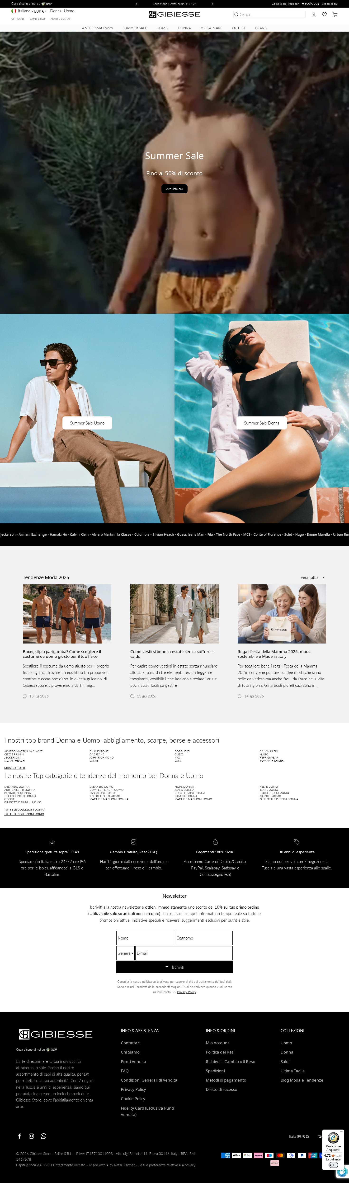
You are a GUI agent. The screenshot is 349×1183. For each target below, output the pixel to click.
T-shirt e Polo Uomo (105, 795)
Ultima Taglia (293, 1070)
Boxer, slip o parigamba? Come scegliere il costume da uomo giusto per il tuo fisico (62, 654)
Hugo (264, 754)
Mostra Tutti (14, 768)
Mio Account (217, 1042)
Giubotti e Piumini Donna (279, 799)
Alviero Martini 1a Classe (23, 751)
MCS (177, 757)
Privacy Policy (186, 992)
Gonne (9, 799)
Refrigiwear (269, 757)
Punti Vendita (133, 1061)
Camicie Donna (185, 795)
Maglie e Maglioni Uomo (193, 799)
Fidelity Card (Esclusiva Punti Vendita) (147, 1111)
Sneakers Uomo (101, 786)
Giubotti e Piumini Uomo (23, 802)
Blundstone (99, 751)
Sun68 (94, 760)
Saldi (285, 1061)
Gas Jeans (97, 754)
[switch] (333, 1165)
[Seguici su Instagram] (31, 1136)
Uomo (69, 10)
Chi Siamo (130, 1052)
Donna (55, 10)
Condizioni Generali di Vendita (149, 1080)
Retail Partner (124, 1165)
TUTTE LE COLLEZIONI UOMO (24, 814)
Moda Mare (211, 28)
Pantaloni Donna (17, 792)
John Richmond (102, 757)
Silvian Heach (14, 760)
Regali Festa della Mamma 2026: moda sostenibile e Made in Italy (274, 654)
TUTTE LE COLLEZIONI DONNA (24, 809)
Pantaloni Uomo (102, 792)
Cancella (297, 14)
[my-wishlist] (324, 14)
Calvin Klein (269, 751)
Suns (178, 760)
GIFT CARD (17, 18)
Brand (261, 28)
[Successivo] (213, 4)
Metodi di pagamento (226, 1080)
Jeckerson (12, 757)
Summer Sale (135, 28)
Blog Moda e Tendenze (302, 1080)
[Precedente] (135, 4)
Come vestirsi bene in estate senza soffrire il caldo (171, 654)
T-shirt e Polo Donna (20, 795)
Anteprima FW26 (97, 28)
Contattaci (130, 1042)
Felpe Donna (184, 786)
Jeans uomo (269, 789)
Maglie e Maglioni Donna (109, 799)
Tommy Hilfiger (271, 760)
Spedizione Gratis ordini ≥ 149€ (174, 4)
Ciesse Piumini (14, 754)
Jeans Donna (184, 789)
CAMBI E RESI (37, 18)
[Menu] (341, 1132)
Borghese (181, 751)
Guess (178, 754)
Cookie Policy (133, 1098)
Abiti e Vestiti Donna (19, 789)
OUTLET (239, 28)
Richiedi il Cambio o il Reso (230, 1061)
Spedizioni (215, 1070)
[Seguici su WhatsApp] (43, 1136)
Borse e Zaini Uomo (274, 792)
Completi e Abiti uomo (107, 789)
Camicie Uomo (270, 795)
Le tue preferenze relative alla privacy (167, 1165)
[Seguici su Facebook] (19, 1136)
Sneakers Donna (16, 786)
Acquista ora (174, 189)
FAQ (125, 1070)
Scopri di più (330, 3)
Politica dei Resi (220, 1052)
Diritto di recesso (221, 1089)
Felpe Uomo (269, 786)
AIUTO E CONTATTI (61, 18)
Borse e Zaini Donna (189, 792)
